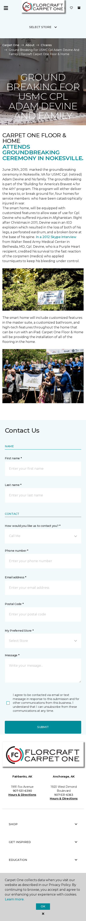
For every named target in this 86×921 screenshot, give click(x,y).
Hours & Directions (22, 795)
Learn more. (14, 899)
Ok (43, 906)
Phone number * (16, 550)
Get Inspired (20, 842)
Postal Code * (14, 604)
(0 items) (79, 7)
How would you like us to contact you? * (32, 525)
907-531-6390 (22, 791)
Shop (13, 824)
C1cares (46, 45)
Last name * (13, 485)
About (30, 45)
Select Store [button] (40, 27)
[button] (43, 536)
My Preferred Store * (19, 630)
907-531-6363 (63, 795)
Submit (43, 727)
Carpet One (10, 45)
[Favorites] (71, 8)
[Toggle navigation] (5, 8)
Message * (12, 655)
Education (18, 860)
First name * (13, 458)
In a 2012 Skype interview (56, 237)
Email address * (15, 577)
